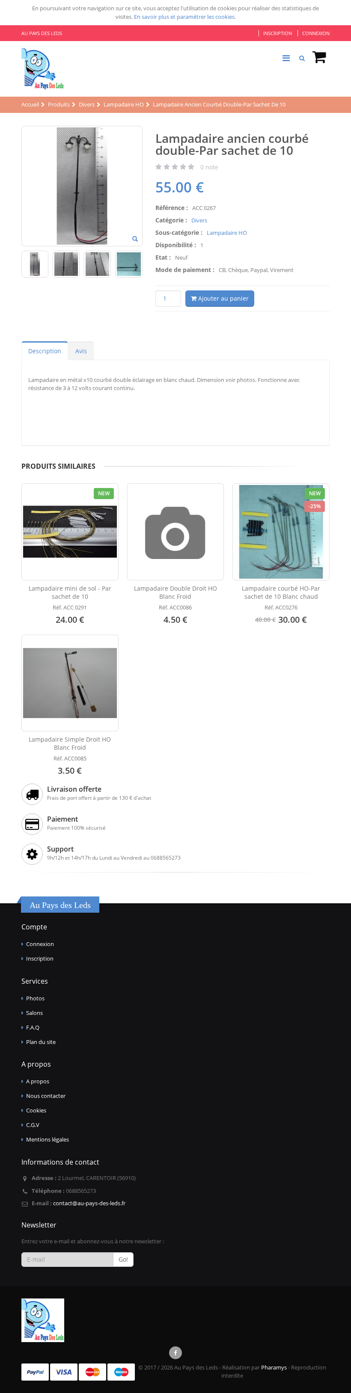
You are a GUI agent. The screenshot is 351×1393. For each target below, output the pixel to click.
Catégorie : (171, 220)
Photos (35, 998)
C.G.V (32, 1125)
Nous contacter (45, 1096)
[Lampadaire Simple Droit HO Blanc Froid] (70, 683)
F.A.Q (32, 1027)
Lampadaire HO (227, 233)
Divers (199, 220)
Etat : (163, 257)
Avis (81, 351)
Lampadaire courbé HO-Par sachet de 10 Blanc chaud (281, 592)
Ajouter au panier (222, 298)
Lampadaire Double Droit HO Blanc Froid (175, 592)
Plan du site (41, 1042)
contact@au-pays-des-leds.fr (89, 1203)
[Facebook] (175, 1352)
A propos (37, 1081)
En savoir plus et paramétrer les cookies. (185, 17)
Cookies (36, 1110)
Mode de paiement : (184, 270)
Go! (123, 1259)
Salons (34, 1013)
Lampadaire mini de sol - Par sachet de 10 (70, 592)
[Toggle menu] (286, 58)
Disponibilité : (175, 245)
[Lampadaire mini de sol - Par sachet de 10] (70, 532)
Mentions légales (47, 1139)
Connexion (316, 33)
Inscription (277, 33)
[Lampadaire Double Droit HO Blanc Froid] (176, 532)
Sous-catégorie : (178, 232)
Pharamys (274, 1367)
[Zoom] (135, 239)
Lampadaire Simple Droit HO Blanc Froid (70, 743)
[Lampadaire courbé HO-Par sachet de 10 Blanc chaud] (281, 532)
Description (44, 351)
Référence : (171, 208)
